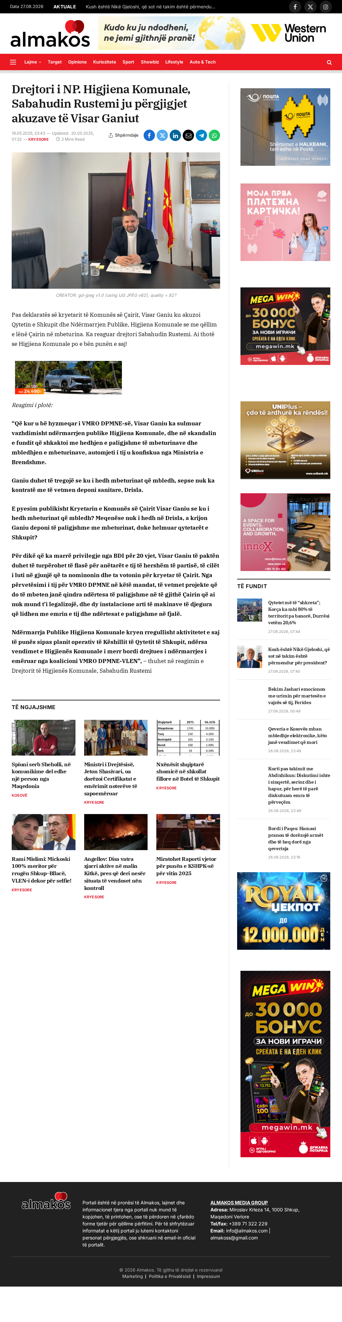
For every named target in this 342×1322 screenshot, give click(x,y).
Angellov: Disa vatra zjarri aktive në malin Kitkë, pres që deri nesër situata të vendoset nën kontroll (115, 873)
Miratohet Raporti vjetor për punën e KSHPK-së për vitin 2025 (186, 866)
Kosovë (19, 795)
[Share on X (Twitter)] (162, 135)
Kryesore (38, 139)
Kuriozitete (104, 61)
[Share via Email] (188, 135)
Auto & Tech (203, 61)
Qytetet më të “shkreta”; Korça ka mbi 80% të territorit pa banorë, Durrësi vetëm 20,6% (299, 613)
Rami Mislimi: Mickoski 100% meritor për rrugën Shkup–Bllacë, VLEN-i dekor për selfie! (41, 869)
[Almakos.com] (50, 33)
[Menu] (13, 62)
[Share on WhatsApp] (214, 135)
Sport (128, 61)
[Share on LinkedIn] (175, 135)
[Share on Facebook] (149, 135)
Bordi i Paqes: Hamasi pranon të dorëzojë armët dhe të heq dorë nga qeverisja (295, 838)
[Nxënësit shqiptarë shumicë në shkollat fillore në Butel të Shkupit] (188, 738)
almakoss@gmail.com (234, 1237)
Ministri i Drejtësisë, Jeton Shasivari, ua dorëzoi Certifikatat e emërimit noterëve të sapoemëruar (110, 779)
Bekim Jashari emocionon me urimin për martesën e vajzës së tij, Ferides (297, 695)
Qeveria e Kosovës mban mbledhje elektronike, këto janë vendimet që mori (297, 735)
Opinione (77, 61)
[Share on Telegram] (201, 135)
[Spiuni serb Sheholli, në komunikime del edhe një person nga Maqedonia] (43, 738)
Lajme (30, 61)
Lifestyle (174, 61)
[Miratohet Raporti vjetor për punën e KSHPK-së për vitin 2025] (188, 832)
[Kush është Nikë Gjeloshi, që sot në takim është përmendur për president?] (249, 656)
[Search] (329, 62)
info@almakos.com (247, 1230)
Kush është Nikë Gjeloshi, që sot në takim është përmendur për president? (152, 6)
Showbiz (150, 61)
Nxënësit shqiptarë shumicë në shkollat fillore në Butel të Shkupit (187, 771)
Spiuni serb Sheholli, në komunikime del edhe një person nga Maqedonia (41, 775)
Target (55, 61)
